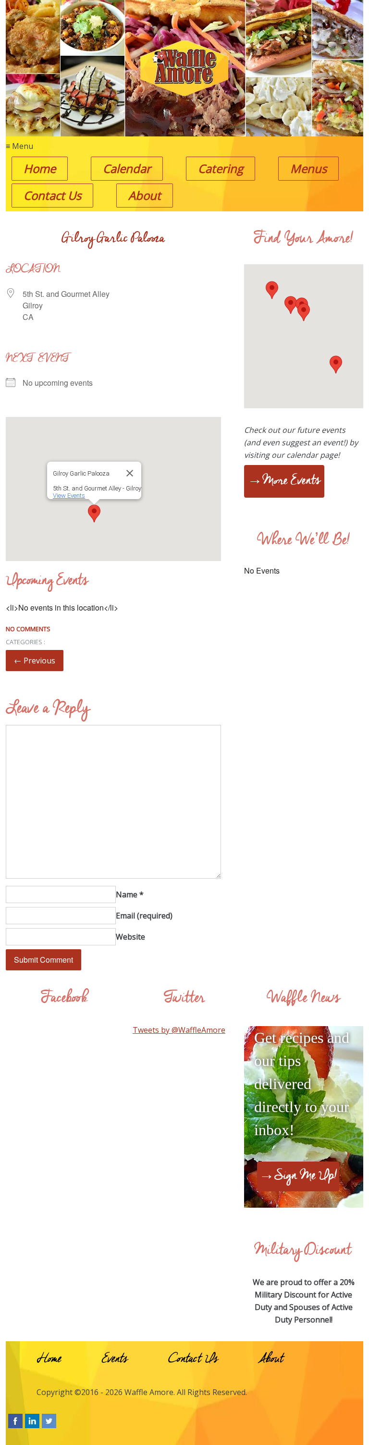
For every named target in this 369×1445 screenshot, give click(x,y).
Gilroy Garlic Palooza (113, 239)
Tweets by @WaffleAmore (179, 1030)
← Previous (34, 660)
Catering (220, 168)
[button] (94, 513)
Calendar (127, 168)
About (144, 195)
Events (114, 1359)
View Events (69, 495)
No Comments (28, 629)
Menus (308, 168)
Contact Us (52, 195)
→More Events (283, 481)
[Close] (129, 473)
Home (40, 168)
